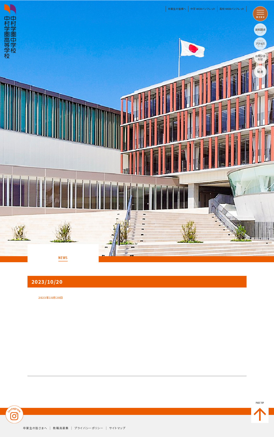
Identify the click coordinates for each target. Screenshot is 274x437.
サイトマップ (117, 428)
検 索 (260, 72)
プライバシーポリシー (88, 428)
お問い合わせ (260, 57)
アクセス (260, 43)
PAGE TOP (260, 403)
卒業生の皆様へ (177, 9)
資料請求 (260, 30)
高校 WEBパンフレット (231, 9)
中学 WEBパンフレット (202, 9)
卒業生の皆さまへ (35, 428)
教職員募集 (61, 428)
